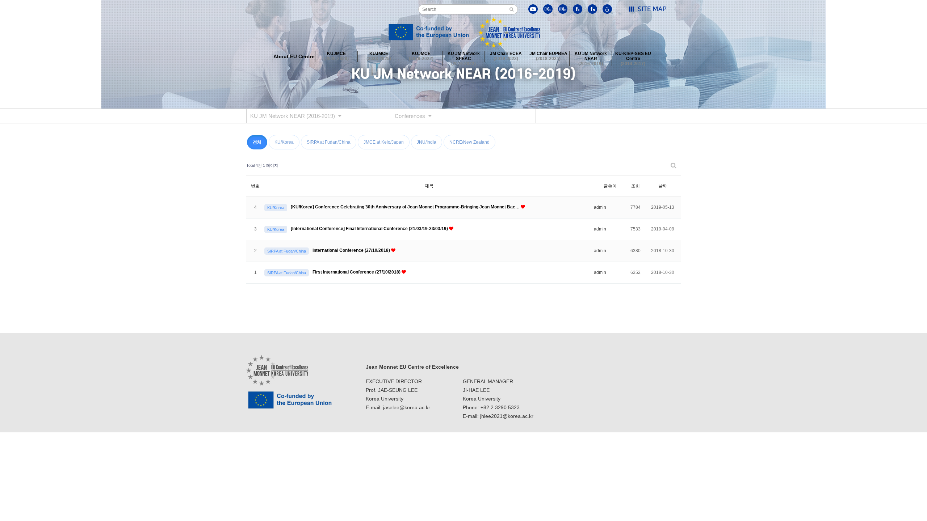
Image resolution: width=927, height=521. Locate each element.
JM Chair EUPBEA (548, 56)
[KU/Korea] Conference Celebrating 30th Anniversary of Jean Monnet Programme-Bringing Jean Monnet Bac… (406, 206)
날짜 (662, 186)
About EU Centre (294, 56)
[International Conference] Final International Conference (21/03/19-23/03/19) (370, 228)
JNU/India (426, 142)
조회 (635, 186)
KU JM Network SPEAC (464, 56)
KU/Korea (284, 142)
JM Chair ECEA (506, 56)
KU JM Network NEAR (591, 56)
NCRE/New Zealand (469, 142)
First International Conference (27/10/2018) (357, 272)
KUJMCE (336, 56)
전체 (257, 142)
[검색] (511, 9)
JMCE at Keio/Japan (384, 142)
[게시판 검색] (673, 165)
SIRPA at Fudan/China (329, 142)
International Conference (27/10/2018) (352, 250)
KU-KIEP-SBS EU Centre (633, 56)
